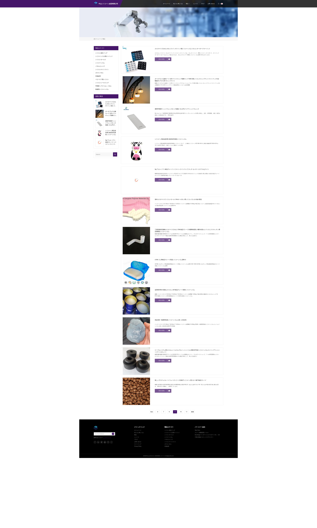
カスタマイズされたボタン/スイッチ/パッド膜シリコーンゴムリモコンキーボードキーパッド (182, 48)
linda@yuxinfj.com (169, 455)
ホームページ (166, 3)
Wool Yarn (197, 430)
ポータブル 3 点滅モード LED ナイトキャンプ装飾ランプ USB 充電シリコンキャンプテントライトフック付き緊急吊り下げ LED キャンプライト (187, 80)
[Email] (113, 434)
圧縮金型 (98, 76)
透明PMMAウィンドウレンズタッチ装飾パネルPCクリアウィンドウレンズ (177, 109)
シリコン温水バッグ (101, 53)
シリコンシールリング (102, 82)
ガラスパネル (99, 73)
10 (181, 412)
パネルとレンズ (100, 66)
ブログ (202, 3)
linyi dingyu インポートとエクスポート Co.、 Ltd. (207, 434)
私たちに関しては (178, 3)
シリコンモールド (100, 59)
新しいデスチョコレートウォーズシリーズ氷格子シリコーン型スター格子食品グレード (180, 380)
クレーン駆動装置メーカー (202, 432)
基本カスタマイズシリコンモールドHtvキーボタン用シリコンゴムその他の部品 (178, 199)
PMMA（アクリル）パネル (103, 86)
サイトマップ (137, 444)
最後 (192, 412)
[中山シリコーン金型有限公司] (102, 428)
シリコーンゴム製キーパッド (104, 56)
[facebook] (95, 442)
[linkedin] (98, 442)
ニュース (195, 3)
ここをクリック (107, 437)
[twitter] (101, 442)
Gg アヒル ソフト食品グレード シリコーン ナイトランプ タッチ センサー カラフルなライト (182, 169)
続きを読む (162, 59)
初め (151, 412)
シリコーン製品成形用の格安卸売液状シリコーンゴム (170, 139)
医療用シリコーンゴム (102, 89)
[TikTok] (111, 442)
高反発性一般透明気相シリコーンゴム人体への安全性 (170, 320)
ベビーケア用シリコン (102, 79)
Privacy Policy (137, 446)
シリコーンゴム (100, 63)
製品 (187, 3)
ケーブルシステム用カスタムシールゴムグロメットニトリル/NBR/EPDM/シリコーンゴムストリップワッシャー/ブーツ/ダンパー (187, 351)
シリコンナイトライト (102, 69)
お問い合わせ (211, 3)
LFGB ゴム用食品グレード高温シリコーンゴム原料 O (170, 259)
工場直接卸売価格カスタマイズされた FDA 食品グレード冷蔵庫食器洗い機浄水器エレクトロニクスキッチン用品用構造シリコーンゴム (187, 230)
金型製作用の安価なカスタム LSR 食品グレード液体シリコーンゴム (175, 290)
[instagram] (108, 442)
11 (186, 412)
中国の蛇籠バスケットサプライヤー (204, 437)
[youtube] (105, 442)
